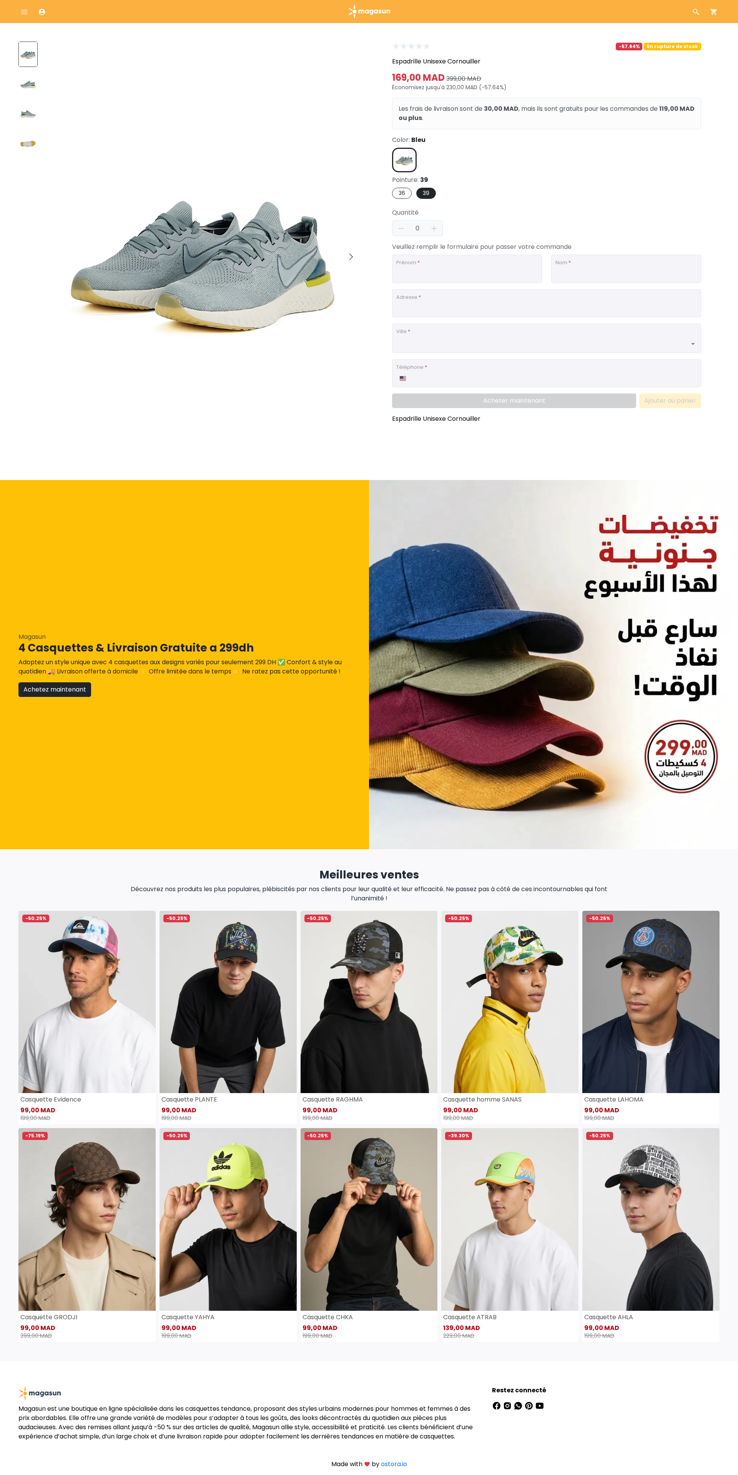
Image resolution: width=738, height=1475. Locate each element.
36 (402, 193)
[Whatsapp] (519, 1405)
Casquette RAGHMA (333, 1099)
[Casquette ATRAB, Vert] (509, 1219)
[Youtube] (539, 1405)
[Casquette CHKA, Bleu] (369, 1219)
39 (426, 193)
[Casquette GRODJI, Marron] (87, 1219)
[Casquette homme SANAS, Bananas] (509, 1002)
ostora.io (394, 1464)
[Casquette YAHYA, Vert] (228, 1219)
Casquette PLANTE (189, 1099)
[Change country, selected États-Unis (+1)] (402, 378)
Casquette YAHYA (187, 1317)
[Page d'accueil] (369, 11)
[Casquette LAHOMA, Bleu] (651, 1002)
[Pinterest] (529, 1405)
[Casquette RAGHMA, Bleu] (369, 1002)
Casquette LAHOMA (613, 1099)
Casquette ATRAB (470, 1317)
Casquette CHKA (328, 1317)
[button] (351, 257)
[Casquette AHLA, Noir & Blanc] (651, 1219)
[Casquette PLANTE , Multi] (228, 1002)
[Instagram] (508, 1405)
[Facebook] (497, 1405)
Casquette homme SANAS (482, 1099)
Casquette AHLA (608, 1317)
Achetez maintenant (54, 689)
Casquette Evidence (50, 1099)
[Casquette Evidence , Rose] (87, 1002)
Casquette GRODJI (48, 1317)
